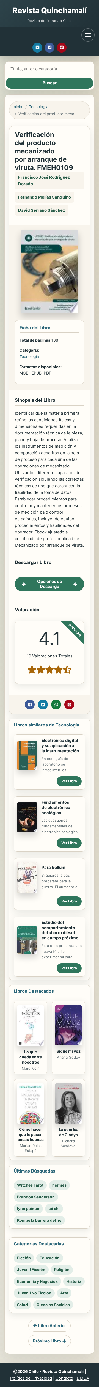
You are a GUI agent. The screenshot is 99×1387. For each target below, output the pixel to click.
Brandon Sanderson (36, 1197)
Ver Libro (69, 781)
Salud (22, 1304)
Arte (64, 1292)
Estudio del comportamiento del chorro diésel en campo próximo (60, 930)
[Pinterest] (62, 48)
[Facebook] (49, 48)
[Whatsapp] (56, 704)
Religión (62, 1269)
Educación (50, 1258)
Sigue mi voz (69, 1051)
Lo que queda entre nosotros (30, 1056)
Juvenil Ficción (31, 1269)
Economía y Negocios (37, 1281)
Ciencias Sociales (53, 1304)
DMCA (83, 1378)
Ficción (24, 1258)
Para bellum (53, 867)
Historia (74, 1281)
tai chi (54, 1208)
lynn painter (28, 1208)
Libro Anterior (52, 1325)
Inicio (17, 106)
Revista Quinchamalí (49, 10)
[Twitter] (37, 48)
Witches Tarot (30, 1185)
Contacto (64, 1378)
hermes (59, 1185)
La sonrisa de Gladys (68, 1132)
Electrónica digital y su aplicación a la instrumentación (60, 745)
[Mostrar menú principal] (88, 35)
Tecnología (38, 106)
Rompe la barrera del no (39, 1220)
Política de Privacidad (31, 1378)
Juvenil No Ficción (34, 1292)
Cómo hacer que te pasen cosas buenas (31, 1134)
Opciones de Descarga (49, 584)
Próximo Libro (47, 1341)
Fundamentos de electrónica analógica (56, 807)
